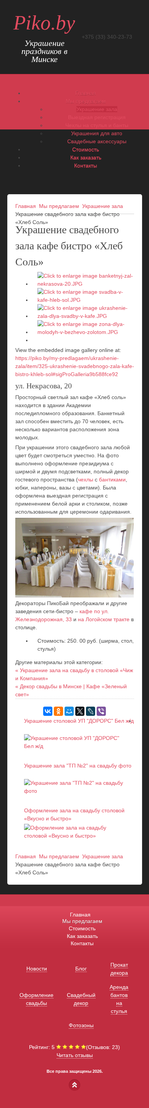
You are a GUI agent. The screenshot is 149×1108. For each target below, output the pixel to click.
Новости (36, 969)
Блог (81, 969)
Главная (25, 206)
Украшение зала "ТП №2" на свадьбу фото (77, 766)
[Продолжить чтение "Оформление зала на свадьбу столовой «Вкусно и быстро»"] (75, 836)
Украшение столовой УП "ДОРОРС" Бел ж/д (79, 721)
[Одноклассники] (58, 711)
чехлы (85, 479)
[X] (79, 711)
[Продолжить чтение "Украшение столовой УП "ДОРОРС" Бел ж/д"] (75, 746)
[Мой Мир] (69, 711)
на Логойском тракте (104, 619)
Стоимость (82, 928)
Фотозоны (81, 1025)
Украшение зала (96, 109)
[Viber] (101, 711)
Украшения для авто (96, 133)
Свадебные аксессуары (96, 141)
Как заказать (82, 936)
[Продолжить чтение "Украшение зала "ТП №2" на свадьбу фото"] (75, 791)
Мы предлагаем (59, 206)
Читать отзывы (75, 1055)
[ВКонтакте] (47, 711)
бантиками (112, 479)
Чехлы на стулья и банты (96, 125)
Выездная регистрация (97, 117)
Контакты (82, 943)
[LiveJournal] (90, 711)
